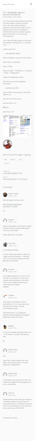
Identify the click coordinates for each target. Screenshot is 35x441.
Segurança (27, 155)
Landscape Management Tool (12, 173)
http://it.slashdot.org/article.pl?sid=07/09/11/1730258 (12, 205)
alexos (19, 17)
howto (5, 159)
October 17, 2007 (12, 17)
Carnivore (6, 30)
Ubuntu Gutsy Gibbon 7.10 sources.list (15, 179)
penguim (11, 326)
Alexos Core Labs (8, 4)
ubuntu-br (6, 163)
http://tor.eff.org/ (13, 250)
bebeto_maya (12, 373)
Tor (4, 21)
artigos (20, 155)
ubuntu (20, 159)
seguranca (12, 159)
